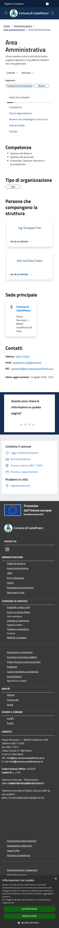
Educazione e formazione (20, 652)
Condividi (11, 72)
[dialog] (29, 901)
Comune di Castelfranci (23, 308)
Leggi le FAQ (13, 850)
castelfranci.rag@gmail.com (27, 362)
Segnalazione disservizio (19, 845)
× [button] (55, 879)
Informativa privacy (17, 875)
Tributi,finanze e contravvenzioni (24, 662)
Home (7, 26)
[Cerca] (52, 13)
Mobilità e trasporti (17, 637)
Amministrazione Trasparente (22, 870)
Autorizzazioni (14, 676)
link (12, 902)
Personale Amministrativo (20, 587)
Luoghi (10, 718)
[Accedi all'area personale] (47, 3)
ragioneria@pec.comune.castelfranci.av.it (32, 368)
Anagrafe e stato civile (18, 607)
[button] (29, 923)
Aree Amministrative (17, 568)
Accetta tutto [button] (29, 909)
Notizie (10, 695)
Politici (10, 583)
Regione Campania (14, 3)
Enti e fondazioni (15, 578)
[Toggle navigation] (6, 13)
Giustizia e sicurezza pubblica (22, 657)
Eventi (10, 723)
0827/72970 (22, 356)
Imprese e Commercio (18, 620)
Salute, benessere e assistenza (22, 671)
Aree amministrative (14, 29)
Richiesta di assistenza (18, 855)
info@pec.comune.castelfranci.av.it (25, 758)
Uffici (9, 573)
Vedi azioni (26, 72)
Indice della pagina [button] (19, 97)
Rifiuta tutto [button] (29, 916)
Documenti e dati (16, 592)
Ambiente (12, 667)
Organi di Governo (16, 563)
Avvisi (10, 704)
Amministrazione (23, 26)
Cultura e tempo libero (18, 612)
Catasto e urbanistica (18, 629)
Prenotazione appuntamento (21, 841)
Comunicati (13, 700)
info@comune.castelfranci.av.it (26, 761)
